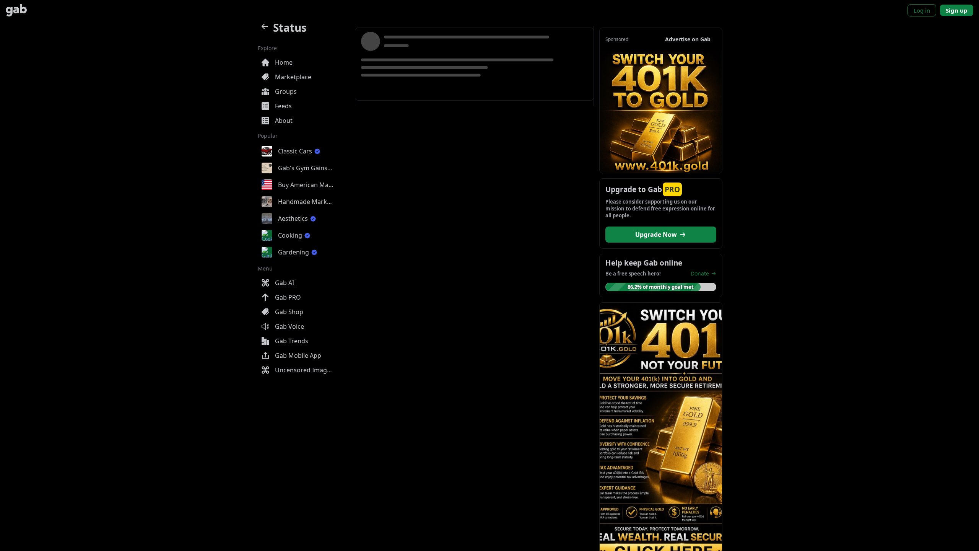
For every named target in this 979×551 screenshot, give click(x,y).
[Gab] (16, 10)
